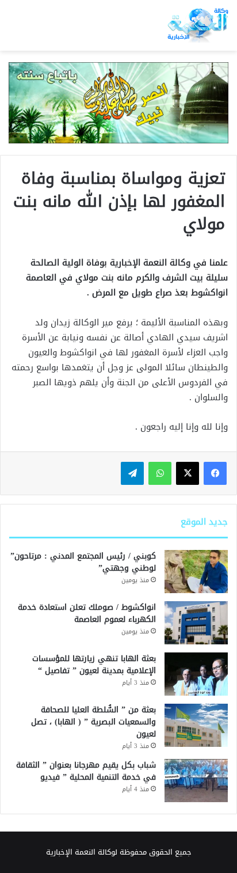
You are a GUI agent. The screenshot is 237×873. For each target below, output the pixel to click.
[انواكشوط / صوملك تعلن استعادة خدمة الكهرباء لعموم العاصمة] (196, 622)
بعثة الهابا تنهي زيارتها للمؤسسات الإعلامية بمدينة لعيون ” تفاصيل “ (94, 664)
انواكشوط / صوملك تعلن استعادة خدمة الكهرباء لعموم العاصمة (87, 613)
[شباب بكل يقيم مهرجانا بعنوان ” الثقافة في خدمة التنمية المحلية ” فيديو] (196, 780)
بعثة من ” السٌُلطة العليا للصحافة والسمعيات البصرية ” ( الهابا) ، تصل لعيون (93, 722)
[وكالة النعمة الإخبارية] (197, 25)
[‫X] (187, 473)
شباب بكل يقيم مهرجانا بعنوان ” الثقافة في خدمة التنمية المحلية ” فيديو (86, 771)
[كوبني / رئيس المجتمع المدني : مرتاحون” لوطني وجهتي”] (196, 571)
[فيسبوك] (215, 473)
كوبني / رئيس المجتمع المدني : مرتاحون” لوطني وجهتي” (83, 562)
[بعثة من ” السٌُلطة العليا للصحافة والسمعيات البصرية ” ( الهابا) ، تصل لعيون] (196, 725)
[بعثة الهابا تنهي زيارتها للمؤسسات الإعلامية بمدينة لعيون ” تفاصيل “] (196, 674)
